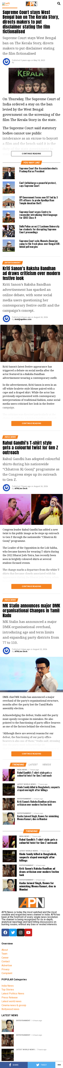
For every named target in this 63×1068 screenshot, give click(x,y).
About (5, 949)
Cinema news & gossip (14, 1005)
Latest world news (11, 1001)
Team (4, 953)
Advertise (7, 965)
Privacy (5, 969)
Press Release (10, 997)
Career (5, 957)
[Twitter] (13, 932)
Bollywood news (10, 1009)
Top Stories (8, 989)
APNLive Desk (21, 488)
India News (8, 985)
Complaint (7, 973)
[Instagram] (20, 932)
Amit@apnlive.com (23, 319)
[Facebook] (5, 932)
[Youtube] (28, 932)
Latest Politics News (13, 993)
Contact (6, 961)
